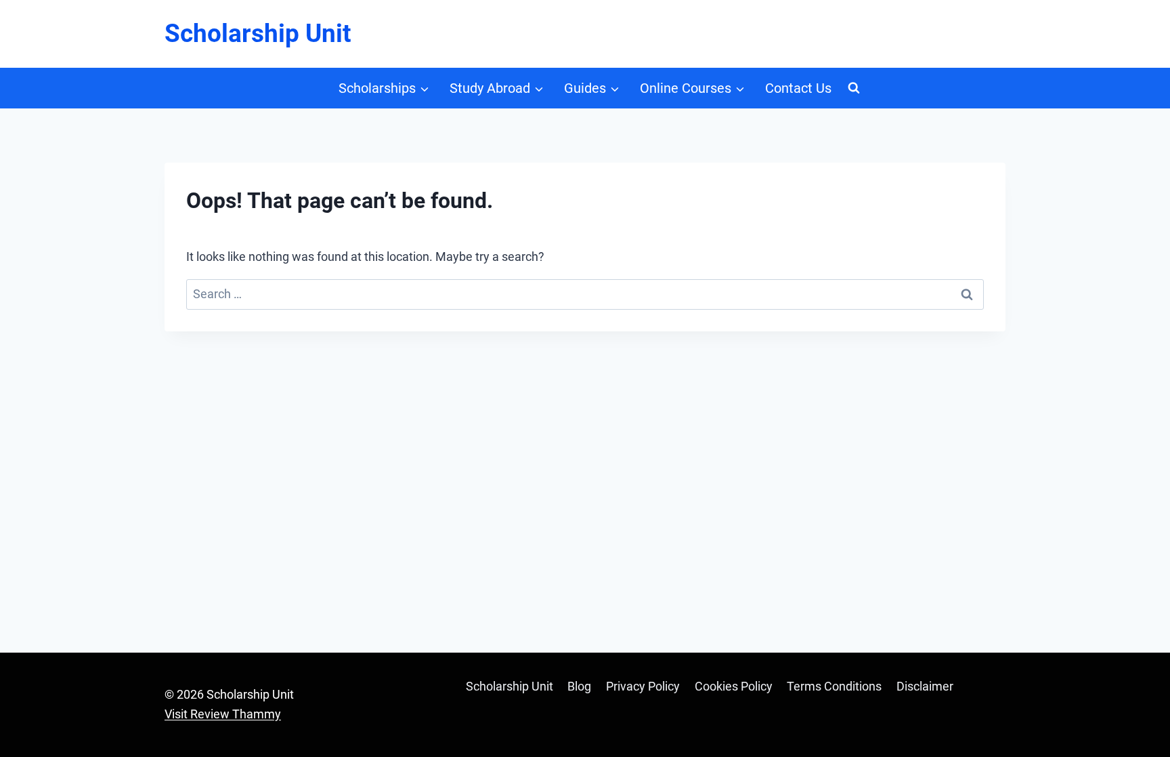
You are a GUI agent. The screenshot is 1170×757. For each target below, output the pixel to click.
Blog (579, 686)
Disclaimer (924, 686)
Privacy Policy (643, 686)
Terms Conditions (834, 686)
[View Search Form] (854, 88)
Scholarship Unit (509, 686)
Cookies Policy (734, 686)
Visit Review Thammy (223, 714)
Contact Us (798, 88)
